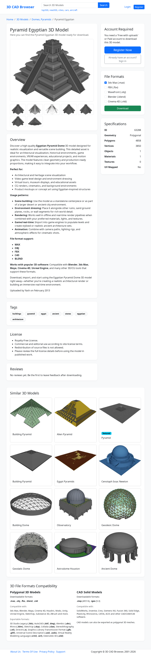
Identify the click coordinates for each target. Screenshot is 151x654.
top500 (45, 10)
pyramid (31, 314)
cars (67, 10)
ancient (55, 314)
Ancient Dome (109, 568)
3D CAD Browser (20, 7)
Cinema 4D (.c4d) (117, 101)
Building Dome (21, 525)
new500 (53, 10)
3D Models (22, 19)
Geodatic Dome (21, 568)
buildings (17, 314)
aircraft (73, 10)
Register (139, 7)
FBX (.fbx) (113, 87)
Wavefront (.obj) (117, 92)
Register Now (123, 50)
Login (127, 6)
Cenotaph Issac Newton (114, 481)
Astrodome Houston (68, 568)
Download (122, 108)
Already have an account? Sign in (123, 59)
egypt (43, 314)
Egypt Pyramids (65, 481)
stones (68, 314)
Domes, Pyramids (41, 19)
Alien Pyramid (64, 434)
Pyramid (106, 437)
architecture (18, 319)
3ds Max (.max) (116, 82)
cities (61, 10)
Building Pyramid (22, 434)
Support (60, 651)
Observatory (64, 525)
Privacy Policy (46, 651)
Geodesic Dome (110, 525)
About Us (15, 651)
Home (9, 19)
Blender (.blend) (117, 96)
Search (103, 5)
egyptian (81, 314)
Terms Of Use (30, 651)
